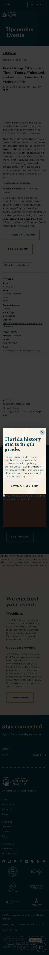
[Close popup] (42, 432)
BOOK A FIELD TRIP (24, 486)
